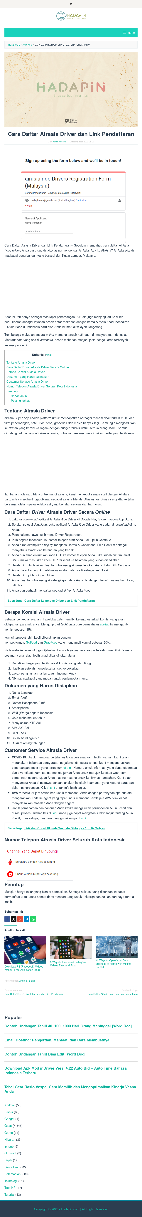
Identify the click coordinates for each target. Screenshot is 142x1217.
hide (48, 355)
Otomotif (10, 1153)
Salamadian (12, 1173)
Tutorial (9, 1194)
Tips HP (10, 1187)
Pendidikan (11, 1167)
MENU (131, 32)
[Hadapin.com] (71, 15)
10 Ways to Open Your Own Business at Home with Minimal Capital (114, 963)
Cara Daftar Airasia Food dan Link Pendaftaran (113, 992)
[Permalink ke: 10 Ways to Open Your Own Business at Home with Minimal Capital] (117, 947)
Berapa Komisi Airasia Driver (25, 371)
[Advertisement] (71, 287)
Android (23, 980)
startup (104, 624)
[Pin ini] (20, 919)
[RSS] (71, 4)
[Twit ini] (13, 919)
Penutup (12, 391)
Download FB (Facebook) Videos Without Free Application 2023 (23, 968)
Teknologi (10, 1180)
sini (69, 767)
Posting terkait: (20, 400)
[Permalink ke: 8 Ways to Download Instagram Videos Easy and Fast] (71, 948)
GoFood (31, 642)
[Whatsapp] (33, 919)
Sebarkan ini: (19, 396)
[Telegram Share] (26, 919)
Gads (8, 1125)
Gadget (9, 1118)
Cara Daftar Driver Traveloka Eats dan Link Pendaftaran (34, 992)
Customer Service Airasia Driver (27, 381)
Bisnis (32, 980)
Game (8, 1132)
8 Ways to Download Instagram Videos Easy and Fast (68, 963)
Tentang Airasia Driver (21, 362)
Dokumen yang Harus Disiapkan (27, 376)
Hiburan (9, 1139)
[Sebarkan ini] (7, 919)
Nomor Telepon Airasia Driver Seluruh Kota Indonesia (41, 386)
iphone (8, 1146)
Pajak (8, 1160)
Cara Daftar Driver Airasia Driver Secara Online (37, 367)
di (65, 767)
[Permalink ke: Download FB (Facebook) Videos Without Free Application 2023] (25, 950)
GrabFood (50, 642)
